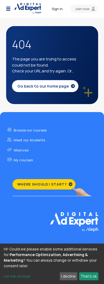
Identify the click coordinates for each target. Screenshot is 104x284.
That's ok (89, 276)
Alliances (21, 150)
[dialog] (52, 264)
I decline (68, 276)
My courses (23, 160)
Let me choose (17, 276)
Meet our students (29, 140)
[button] (8, 9)
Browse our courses (30, 130)
